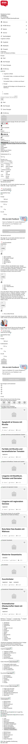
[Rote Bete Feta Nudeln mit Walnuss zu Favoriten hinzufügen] (24, 517)
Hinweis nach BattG (8, 725)
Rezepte (14, 85)
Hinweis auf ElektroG (9, 726)
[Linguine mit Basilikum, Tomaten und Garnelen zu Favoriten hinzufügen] (24, 464)
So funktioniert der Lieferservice (11, 665)
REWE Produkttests (8, 658)
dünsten (18, 293)
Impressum (6, 721)
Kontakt (5, 682)
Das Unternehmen (8, 677)
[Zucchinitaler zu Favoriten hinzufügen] (24, 567)
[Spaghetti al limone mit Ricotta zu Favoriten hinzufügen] (24, 410)
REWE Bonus (7, 654)
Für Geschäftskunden (9, 669)
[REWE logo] (3, 71)
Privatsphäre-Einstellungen (10, 723)
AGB (5, 718)
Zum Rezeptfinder (6, 189)
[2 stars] (9, 402)
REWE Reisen (7, 701)
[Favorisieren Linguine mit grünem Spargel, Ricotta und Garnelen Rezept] (6, 123)
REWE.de (3, 618)
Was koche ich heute (8, 694)
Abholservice (7, 667)
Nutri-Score (6, 695)
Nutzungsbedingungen (9, 722)
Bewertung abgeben (5, 404)
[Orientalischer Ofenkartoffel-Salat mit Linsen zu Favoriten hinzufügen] (24, 591)
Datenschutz (6, 719)
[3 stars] (14, 402)
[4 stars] (19, 402)
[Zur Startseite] (6, 9)
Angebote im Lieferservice (10, 652)
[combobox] (7, 97)
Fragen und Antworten (9, 688)
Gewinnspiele (7, 656)
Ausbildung (6, 679)
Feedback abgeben (14, 231)
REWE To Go (7, 702)
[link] (15, 75)
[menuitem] (14, 22)
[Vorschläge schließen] (2, 99)
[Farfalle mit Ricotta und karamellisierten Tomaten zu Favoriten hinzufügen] (24, 437)
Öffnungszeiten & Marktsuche (11, 692)
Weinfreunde (7, 705)
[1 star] (4, 402)
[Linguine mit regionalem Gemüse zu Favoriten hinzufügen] (24, 489)
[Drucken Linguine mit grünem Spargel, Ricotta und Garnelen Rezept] (2, 123)
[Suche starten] (15, 97)
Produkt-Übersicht (8, 668)
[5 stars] (24, 402)
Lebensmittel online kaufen (10, 664)
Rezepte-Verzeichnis (8, 691)
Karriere (5, 678)
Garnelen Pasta (17, 618)
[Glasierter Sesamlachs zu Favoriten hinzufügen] (24, 542)
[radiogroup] (14, 402)
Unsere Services (7, 655)
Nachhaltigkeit (7, 675)
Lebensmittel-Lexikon (9, 690)
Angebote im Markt (8, 651)
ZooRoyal (6, 706)
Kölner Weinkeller (8, 708)
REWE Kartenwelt (8, 704)
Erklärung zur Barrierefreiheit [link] (10, 729)
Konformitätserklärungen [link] (9, 728)
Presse (5, 681)
